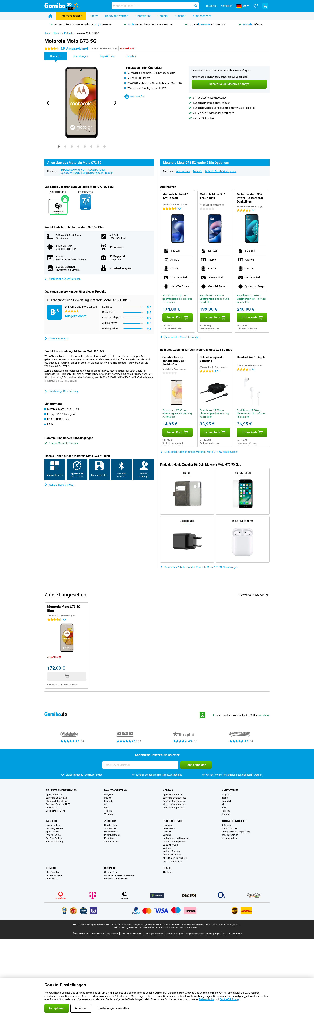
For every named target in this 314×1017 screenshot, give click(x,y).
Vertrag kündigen (171, 851)
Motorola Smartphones (174, 804)
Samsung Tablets (54, 828)
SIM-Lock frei (137, 96)
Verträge (167, 848)
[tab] (59, 146)
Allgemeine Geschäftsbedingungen (203, 933)
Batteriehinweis (170, 845)
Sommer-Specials (71, 16)
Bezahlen (167, 825)
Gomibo (51, 868)
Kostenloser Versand (172, 443)
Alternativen (183, 171)
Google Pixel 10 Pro (55, 811)
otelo (106, 807)
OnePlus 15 (51, 807)
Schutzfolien (110, 828)
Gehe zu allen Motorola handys (181, 337)
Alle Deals (167, 872)
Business (110, 868)
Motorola (68, 33)
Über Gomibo (52, 872)
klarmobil (109, 801)
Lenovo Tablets (53, 835)
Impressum (112, 933)
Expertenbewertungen (73, 169)
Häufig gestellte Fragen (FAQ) (236, 831)
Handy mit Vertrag (116, 16)
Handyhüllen (110, 825)
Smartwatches (111, 841)
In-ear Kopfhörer (112, 835)
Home (47, 33)
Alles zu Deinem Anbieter (175, 858)
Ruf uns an (227, 825)
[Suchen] (196, 6)
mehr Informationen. (190, 927)
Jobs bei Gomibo (230, 835)
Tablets (162, 16)
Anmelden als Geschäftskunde (119, 875)
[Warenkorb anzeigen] (265, 5)
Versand (167, 835)
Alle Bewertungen (58, 338)
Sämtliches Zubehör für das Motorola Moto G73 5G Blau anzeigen (201, 451)
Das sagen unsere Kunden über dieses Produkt (87, 172)
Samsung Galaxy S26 (56, 798)
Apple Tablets (52, 831)
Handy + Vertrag (115, 790)
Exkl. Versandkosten (172, 328)
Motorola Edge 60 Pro (56, 801)
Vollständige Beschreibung (64, 391)
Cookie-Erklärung (229, 999)
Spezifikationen (97, 169)
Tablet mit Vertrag (54, 841)
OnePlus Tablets (54, 838)
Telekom (108, 811)
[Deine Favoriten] (255, 5)
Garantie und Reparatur (174, 841)
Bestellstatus (169, 828)
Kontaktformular (230, 828)
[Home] (50, 16)
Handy (93, 16)
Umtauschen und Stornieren (176, 838)
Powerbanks (110, 831)
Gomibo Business (112, 872)
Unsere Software (54, 875)
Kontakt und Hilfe (234, 821)
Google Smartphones (173, 807)
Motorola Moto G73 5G (88, 33)
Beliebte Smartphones (61, 790)
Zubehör (180, 16)
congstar (108, 794)
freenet (107, 798)
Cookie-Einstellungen (131, 933)
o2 (105, 804)
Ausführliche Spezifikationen (65, 278)
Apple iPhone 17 (54, 794)
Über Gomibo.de (80, 933)
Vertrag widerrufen (172, 854)
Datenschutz (52, 878)
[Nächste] (115, 102)
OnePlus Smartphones (174, 801)
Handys (168, 790)
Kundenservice (202, 16)
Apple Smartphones (172, 794)
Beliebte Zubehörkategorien (220, 171)
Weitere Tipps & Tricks (61, 484)
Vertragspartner (229, 838)
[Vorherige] (48, 102)
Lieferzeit (167, 831)
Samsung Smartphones (174, 798)
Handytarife (143, 16)
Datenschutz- (206, 999)
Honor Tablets (53, 825)
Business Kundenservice (116, 878)
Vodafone (109, 814)
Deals (167, 868)
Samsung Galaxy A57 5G (58, 804)
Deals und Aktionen (172, 861)
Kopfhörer (109, 838)
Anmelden (226, 5)
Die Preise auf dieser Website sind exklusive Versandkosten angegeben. (206, 924)
